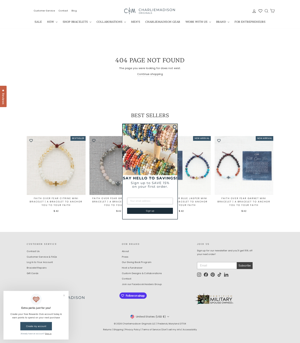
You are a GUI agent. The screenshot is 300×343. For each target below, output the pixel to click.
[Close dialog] (174, 126)
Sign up (150, 210)
